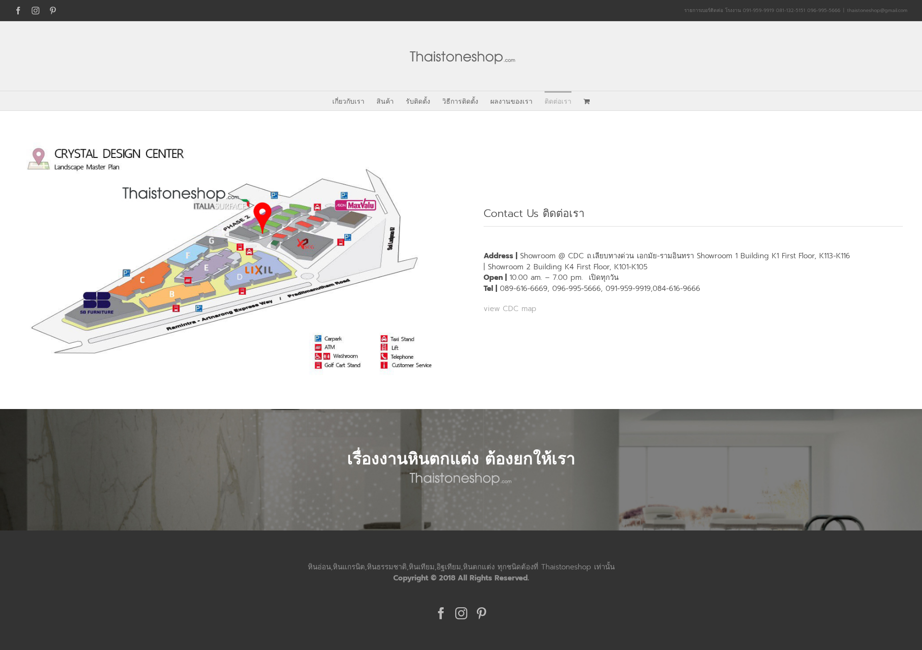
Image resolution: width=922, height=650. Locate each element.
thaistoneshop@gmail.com (877, 10)
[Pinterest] (481, 613)
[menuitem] (354, 100)
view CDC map (510, 308)
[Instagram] (461, 613)
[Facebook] (441, 613)
